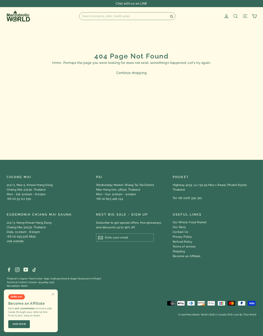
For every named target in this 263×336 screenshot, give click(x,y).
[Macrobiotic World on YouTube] (25, 269)
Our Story (179, 227)
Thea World (249, 314)
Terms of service (184, 246)
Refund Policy (182, 241)
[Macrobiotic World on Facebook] (9, 269)
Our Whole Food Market (190, 222)
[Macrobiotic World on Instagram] (17, 269)
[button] (127, 16)
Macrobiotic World (17, 286)
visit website (15, 241)
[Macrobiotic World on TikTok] (34, 269)
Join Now (19, 324)
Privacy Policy (182, 236)
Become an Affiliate (186, 256)
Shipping (179, 251)
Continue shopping (131, 73)
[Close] (53, 294)
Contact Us (180, 232)
